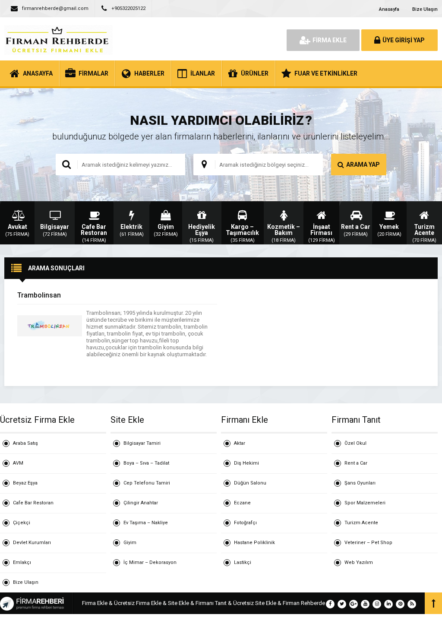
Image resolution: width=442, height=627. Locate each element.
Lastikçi (242, 562)
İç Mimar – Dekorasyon (150, 562)
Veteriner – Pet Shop (368, 542)
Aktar (239, 443)
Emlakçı (22, 562)
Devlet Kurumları (32, 542)
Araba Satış (25, 443)
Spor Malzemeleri (364, 503)
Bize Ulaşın (425, 9)
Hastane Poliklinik (254, 542)
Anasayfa (389, 9)
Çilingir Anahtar (140, 503)
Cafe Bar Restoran (33, 503)
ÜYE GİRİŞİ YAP (403, 40)
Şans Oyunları (360, 483)
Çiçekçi (21, 523)
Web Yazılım (358, 562)
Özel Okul (355, 443)
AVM (18, 463)
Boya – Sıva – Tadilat (146, 463)
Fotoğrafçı (245, 523)
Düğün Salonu (250, 483)
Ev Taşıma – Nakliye (145, 523)
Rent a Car (355, 463)
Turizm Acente (361, 523)
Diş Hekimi (246, 463)
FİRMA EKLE (330, 40)
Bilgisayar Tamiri (142, 443)
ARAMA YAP (363, 164)
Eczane (242, 503)
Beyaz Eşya (25, 483)
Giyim (129, 542)
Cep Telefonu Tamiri (146, 483)
